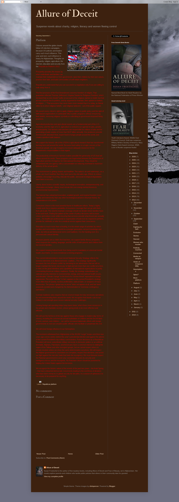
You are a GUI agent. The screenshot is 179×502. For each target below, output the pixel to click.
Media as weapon (137, 257)
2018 (134, 180)
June (136, 294)
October (137, 213)
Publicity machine (137, 249)
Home (70, 454)
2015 (134, 190)
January (137, 307)
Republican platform (49, 384)
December (138, 203)
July (135, 291)
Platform (136, 283)
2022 (134, 170)
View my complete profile (53, 476)
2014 (134, 193)
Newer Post (41, 454)
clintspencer (94, 486)
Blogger (112, 486)
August (137, 287)
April (136, 301)
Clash (135, 224)
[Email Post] (39, 382)
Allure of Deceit (67, 14)
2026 (134, 157)
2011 (134, 312)
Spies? (136, 275)
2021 (134, 173)
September (138, 219)
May (136, 297)
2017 (134, 183)
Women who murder (138, 243)
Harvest (136, 239)
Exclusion (137, 232)
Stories (136, 236)
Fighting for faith (137, 228)
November (138, 208)
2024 (134, 163)
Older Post (99, 454)
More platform (137, 279)
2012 (134, 200)
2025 (134, 160)
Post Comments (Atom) (56, 458)
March (136, 304)
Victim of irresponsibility (138, 264)
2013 (134, 196)
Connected (137, 253)
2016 (134, 186)
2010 (134, 315)
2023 (134, 167)
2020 (134, 176)
